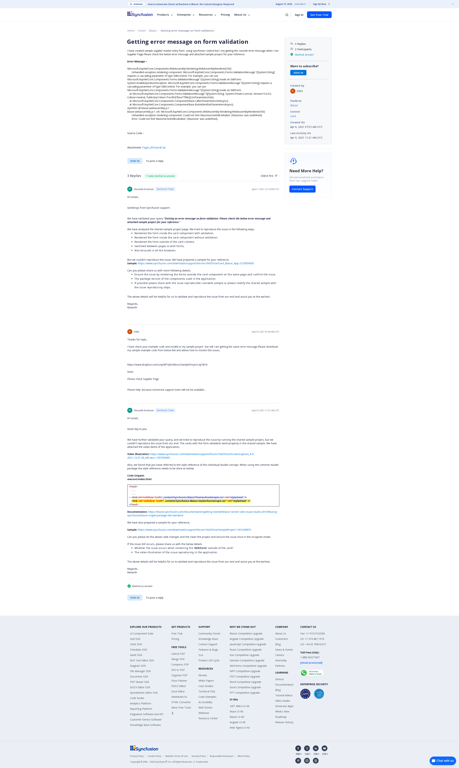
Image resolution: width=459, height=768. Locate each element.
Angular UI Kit (237, 722)
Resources (206, 14)
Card (293, 116)
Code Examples (207, 696)
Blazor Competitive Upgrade (246, 633)
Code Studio (137, 698)
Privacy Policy (137, 756)
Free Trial (176, 633)
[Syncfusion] (144, 748)
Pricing (225, 14)
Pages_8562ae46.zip (154, 147)
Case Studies (205, 686)
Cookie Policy (154, 756)
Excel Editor (178, 691)
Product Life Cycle (208, 660)
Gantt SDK (136, 655)
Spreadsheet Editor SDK (144, 692)
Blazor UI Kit (237, 717)
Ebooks (202, 675)
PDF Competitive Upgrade (245, 676)
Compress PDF (180, 664)
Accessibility (205, 702)
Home (130, 30)
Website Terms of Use (176, 756)
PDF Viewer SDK (139, 682)
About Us (240, 14)
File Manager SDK (140, 671)
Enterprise (184, 14)
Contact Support (302, 189)
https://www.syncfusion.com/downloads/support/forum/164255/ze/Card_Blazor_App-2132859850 (196, 263)
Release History (284, 722)
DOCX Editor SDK (140, 687)
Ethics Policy (244, 756)
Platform (296, 101)
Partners (280, 665)
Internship (281, 660)
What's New (282, 711)
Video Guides (282, 700)
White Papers (206, 680)
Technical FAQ (206, 691)
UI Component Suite (141, 633)
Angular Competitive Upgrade (247, 639)
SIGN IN (134, 161)
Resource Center (208, 718)
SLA (200, 655)
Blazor (153, 30)
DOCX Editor (178, 686)
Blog (278, 644)
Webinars (203, 713)
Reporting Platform (141, 708)
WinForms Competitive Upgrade (248, 665)
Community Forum (209, 633)
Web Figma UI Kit (240, 727)
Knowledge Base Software (145, 725)
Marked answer (304, 54)
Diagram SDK (138, 665)
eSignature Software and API (146, 714)
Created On (297, 122)
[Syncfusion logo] (140, 14)
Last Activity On (300, 133)
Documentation (284, 684)
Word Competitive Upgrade (245, 682)
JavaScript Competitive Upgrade (248, 644)
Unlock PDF (178, 653)
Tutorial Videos (284, 695)
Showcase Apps (284, 706)
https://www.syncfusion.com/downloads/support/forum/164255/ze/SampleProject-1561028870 (194, 529)
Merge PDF (178, 659)
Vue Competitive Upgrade (244, 655)
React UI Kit (236, 711)
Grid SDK (135, 639)
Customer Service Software (146, 719)
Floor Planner (179, 680)
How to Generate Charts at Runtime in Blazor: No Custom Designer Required (191, 4)
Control (295, 111)
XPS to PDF (178, 670)
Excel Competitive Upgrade (245, 687)
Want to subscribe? (304, 66)
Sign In (299, 14)
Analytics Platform (140, 703)
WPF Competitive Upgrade (245, 671)
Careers (279, 655)
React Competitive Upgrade (246, 649)
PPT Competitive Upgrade (245, 692)
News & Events (284, 649)
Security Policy (198, 756)
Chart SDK (136, 644)
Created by (297, 85)
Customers (281, 639)
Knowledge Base (208, 639)
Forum (142, 30)
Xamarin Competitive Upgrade (247, 660)
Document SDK (139, 676)
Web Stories (205, 707)
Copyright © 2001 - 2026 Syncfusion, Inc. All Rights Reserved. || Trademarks (169, 761)
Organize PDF (179, 675)
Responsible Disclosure (222, 756)
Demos (279, 679)
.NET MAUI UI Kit (239, 706)
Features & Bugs (208, 649)
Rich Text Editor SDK (142, 660)
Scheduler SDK (138, 649)
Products (163, 14)
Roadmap (281, 717)
